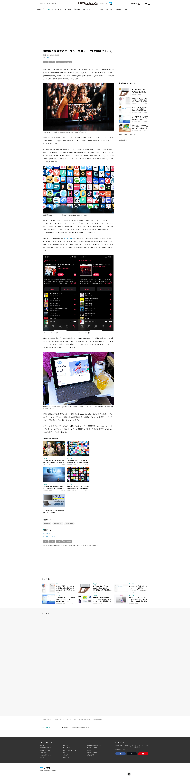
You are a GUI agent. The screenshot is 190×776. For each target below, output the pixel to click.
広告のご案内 (43, 752)
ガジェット (71, 9)
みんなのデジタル (80, 9)
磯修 (48, 58)
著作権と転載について (45, 747)
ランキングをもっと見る (125, 134)
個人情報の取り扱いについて (94, 745)
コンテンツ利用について (69, 750)
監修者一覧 (66, 757)
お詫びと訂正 (90, 755)
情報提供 (65, 755)
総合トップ (40, 9)
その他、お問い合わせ (45, 755)
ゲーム (64, 9)
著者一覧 (42, 757)
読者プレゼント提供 (45, 750)
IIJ (87, 9)
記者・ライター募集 (92, 752)
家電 (59, 9)
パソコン (47, 9)
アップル (46, 533)
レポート (112, 9)
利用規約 (65, 745)
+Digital (56, 719)
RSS (64, 752)
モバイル (54, 9)
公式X (101, 9)
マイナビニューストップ (45, 719)
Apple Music (68, 238)
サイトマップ (66, 747)
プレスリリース (48, 537)
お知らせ (42, 745)
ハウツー (126, 9)
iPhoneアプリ (57, 523)
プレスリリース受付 (92, 747)
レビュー (107, 9)
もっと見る (122, 140)
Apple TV (47, 523)
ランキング (96, 9)
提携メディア (90, 750)
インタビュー (119, 9)
